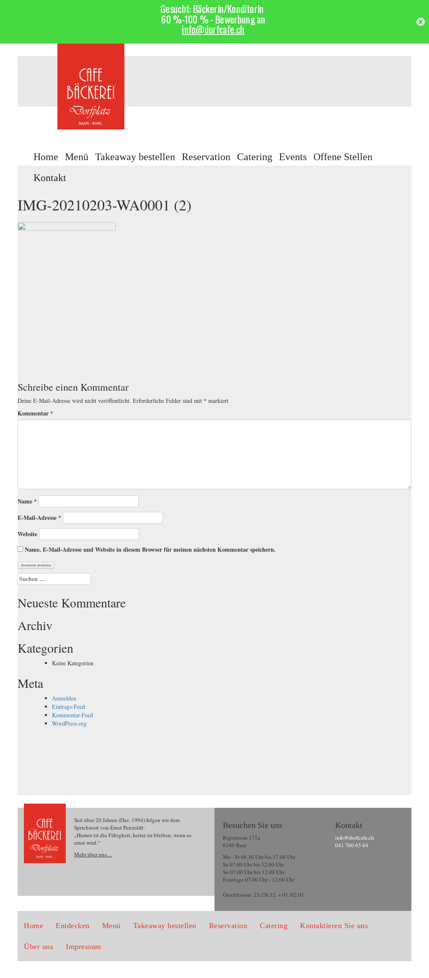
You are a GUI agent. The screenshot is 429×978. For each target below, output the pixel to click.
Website (27, 534)
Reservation (206, 156)
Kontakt (50, 177)
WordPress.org (69, 723)
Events (293, 156)
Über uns (38, 946)
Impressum (83, 946)
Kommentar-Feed (72, 715)
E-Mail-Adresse (39, 518)
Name (27, 501)
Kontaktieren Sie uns (334, 925)
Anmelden (64, 698)
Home (46, 156)
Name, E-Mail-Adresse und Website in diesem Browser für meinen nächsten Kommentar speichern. (150, 549)
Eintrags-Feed (68, 707)
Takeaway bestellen (135, 156)
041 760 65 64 (351, 845)
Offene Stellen (342, 156)
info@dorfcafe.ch (354, 837)
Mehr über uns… (93, 854)
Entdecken (73, 925)
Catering (254, 156)
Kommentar (35, 413)
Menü (76, 156)
